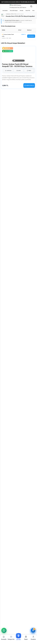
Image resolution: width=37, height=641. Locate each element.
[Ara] (31, 6)
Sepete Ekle (30, 85)
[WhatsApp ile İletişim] (3, 630)
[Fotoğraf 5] (19, 60)
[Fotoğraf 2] (16, 60)
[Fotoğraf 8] (23, 60)
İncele (32, 36)
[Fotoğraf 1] (14, 60)
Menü (2, 6)
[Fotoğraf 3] (17, 60)
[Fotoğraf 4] (18, 60)
